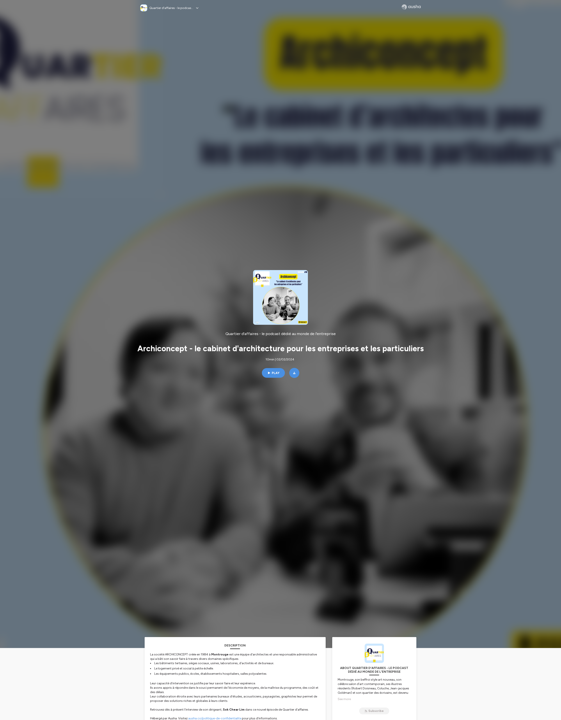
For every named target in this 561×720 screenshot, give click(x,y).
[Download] (294, 373)
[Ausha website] (411, 7)
